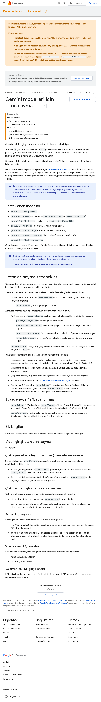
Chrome (6, 666)
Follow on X (40, 633)
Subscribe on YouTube (45, 637)
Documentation (12, 11)
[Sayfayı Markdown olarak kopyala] (44, 106)
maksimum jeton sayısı (59, 169)
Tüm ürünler (8, 679)
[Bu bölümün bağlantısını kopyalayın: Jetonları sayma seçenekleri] (61, 277)
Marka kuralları (74, 641)
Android (6, 662)
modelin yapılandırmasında (29, 189)
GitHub (6, 641)
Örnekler (7, 633)
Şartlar (6, 690)
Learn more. (30, 27)
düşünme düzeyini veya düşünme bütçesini (59, 189)
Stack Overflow (74, 628)
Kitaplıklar (7, 637)
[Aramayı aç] (59, 3)
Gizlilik (14, 690)
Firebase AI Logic (37, 11)
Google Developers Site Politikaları (53, 603)
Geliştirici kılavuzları (11, 624)
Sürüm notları (74, 637)
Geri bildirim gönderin (82, 99)
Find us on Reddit (43, 628)
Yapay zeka (52, 92)
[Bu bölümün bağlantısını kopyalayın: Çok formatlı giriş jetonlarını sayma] (63, 488)
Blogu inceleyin (42, 624)
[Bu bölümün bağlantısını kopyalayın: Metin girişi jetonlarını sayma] (53, 441)
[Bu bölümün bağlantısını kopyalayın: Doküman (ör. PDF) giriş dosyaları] (48, 569)
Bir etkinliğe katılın (43, 641)
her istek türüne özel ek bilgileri (56, 380)
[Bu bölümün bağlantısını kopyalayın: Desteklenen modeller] (43, 206)
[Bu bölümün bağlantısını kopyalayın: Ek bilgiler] (26, 427)
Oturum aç (93, 3)
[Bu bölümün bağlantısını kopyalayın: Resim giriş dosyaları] (33, 514)
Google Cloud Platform (12, 675)
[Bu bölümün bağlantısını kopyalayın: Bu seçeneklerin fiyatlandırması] (57, 399)
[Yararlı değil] (94, 92)
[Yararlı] (90, 92)
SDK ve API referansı (11, 628)
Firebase (8, 92)
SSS (70, 645)
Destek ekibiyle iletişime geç (80, 624)
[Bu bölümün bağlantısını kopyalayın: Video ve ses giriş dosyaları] (41, 546)
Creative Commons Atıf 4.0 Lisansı (52, 600)
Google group (74, 633)
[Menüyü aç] (4, 3)
